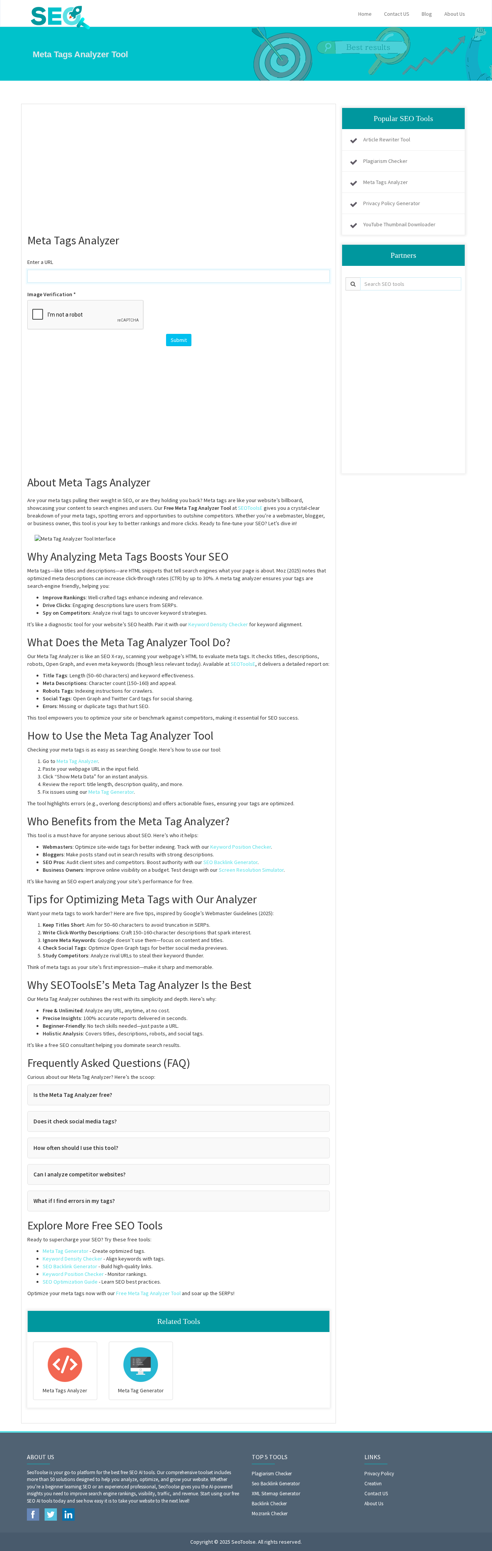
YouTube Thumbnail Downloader (399, 224)
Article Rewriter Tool (386, 139)
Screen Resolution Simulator (251, 869)
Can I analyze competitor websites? (79, 1174)
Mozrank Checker (270, 1513)
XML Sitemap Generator (276, 1493)
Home (365, 13)
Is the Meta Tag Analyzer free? (72, 1094)
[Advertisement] (178, 165)
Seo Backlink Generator (276, 1483)
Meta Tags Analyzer (385, 182)
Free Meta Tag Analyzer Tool (148, 1293)
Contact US (396, 13)
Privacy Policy (379, 1473)
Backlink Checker (269, 1503)
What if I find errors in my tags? (74, 1200)
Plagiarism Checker (385, 161)
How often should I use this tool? (75, 1147)
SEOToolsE (250, 507)
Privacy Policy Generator (391, 203)
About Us (454, 13)
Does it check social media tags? (75, 1121)
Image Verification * (51, 294)
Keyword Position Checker (240, 846)
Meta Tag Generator (111, 791)
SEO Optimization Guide (70, 1281)
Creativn (373, 1483)
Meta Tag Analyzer (77, 761)
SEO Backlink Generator (230, 862)
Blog (427, 13)
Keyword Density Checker (218, 624)
